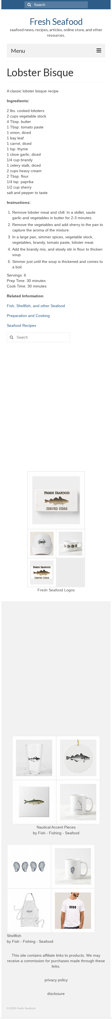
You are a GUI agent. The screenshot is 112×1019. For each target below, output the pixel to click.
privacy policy (56, 980)
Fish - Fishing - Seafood (58, 833)
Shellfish (14, 935)
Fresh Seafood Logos (56, 590)
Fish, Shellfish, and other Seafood (36, 306)
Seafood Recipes (21, 325)
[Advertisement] (56, 406)
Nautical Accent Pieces (56, 827)
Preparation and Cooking (28, 315)
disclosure (56, 993)
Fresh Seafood (56, 21)
